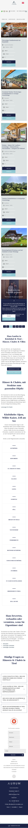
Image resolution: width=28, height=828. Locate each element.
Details (9, 61)
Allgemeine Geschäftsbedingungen (14, 765)
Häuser (20, 807)
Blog (14, 759)
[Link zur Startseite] (14, 784)
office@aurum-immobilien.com (16, 804)
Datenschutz (14, 763)
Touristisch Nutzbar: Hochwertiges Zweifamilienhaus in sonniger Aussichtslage (11, 93)
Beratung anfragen (14, 372)
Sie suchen (12, 11)
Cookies (14, 771)
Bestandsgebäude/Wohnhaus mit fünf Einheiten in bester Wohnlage (12, 250)
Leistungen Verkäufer (8, 645)
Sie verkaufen (21, 11)
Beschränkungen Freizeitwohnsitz (14, 767)
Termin (9, 316)
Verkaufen (5, 643)
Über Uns (4, 19)
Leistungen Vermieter (8, 647)
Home (8, 807)
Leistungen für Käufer (7, 407)
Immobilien (4, 11)
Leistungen (12, 19)
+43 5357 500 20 (15, 801)
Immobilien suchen (14, 369)
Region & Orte (21, 19)
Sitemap (14, 769)
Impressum (14, 761)
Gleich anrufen (8, 319)
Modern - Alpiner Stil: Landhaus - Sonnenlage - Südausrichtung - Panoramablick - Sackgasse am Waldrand (13, 146)
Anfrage (8, 65)
